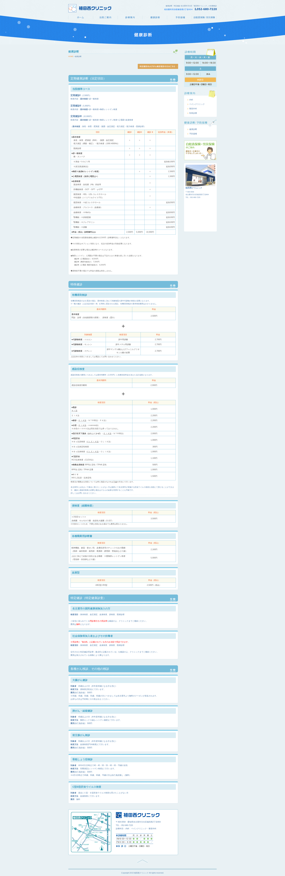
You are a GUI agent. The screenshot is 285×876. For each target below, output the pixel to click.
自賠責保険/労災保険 (204, 17)
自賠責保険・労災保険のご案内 (200, 150)
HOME (70, 56)
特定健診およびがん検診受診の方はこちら (158, 66)
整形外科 (193, 108)
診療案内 (130, 17)
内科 (191, 100)
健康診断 (154, 17)
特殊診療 (193, 113)
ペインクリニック (197, 104)
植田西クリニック (80, 17)
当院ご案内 (105, 17)
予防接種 (179, 17)
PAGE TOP (142, 861)
